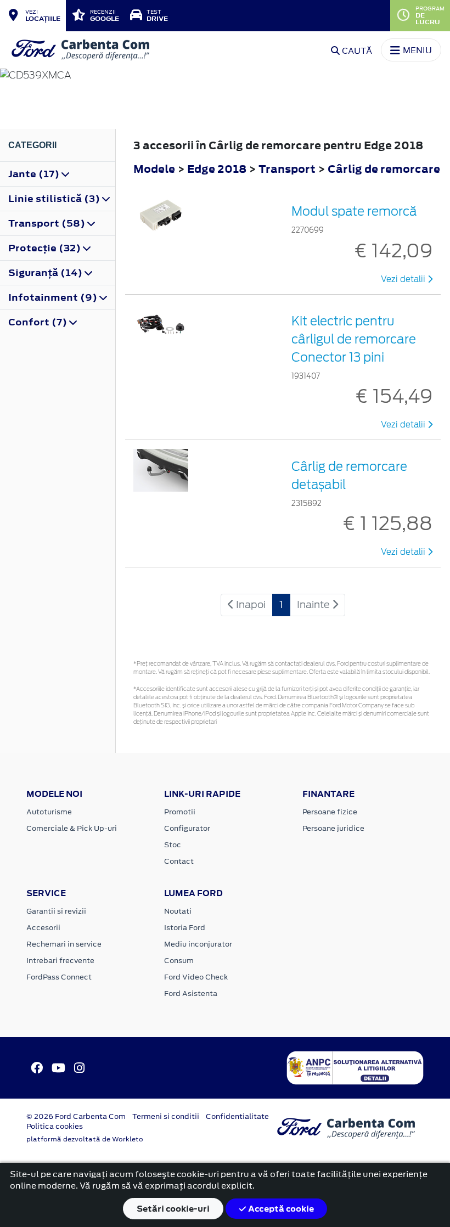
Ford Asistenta (190, 993)
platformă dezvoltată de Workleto (84, 1139)
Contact (179, 861)
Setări (173, 1208)
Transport (288, 168)
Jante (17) (34, 174)
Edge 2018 (216, 168)
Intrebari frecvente (60, 960)
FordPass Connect (59, 977)
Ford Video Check (196, 977)
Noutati (178, 911)
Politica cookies (54, 1126)
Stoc (172, 845)
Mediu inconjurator (198, 944)
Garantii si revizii (56, 911)
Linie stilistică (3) (55, 198)
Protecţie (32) (45, 248)
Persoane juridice (333, 828)
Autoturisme (49, 812)
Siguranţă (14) (46, 272)
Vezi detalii (404, 279)
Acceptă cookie (280, 1208)
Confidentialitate (237, 1116)
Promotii (179, 812)
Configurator (187, 828)
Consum (179, 960)
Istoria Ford (184, 927)
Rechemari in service (64, 944)
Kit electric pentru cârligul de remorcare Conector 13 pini (353, 339)
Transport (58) (47, 223)
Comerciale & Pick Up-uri (71, 828)
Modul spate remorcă (354, 211)
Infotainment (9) (53, 297)
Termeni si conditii (165, 1116)
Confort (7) (38, 322)
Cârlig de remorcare (384, 168)
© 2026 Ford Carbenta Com (76, 1116)
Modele (154, 168)
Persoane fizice (329, 812)
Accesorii (43, 927)
